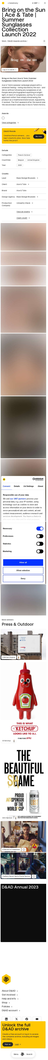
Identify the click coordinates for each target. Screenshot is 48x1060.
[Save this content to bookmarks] (44, 41)
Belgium (21, 160)
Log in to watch (8, 70)
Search (29, 1054)
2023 (20, 165)
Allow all (23, 562)
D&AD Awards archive (17, 41)
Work (4, 41)
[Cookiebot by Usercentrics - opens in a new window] (32, 479)
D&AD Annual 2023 (20, 887)
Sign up (8, 1044)
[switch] (39, 536)
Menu (16, 1054)
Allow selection (23, 570)
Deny (23, 578)
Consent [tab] (6, 486)
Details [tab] (17, 486)
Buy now (39, 136)
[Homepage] (22, 1054)
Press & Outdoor (24, 155)
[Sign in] (45, 3)
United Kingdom (33, 160)
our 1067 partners (18, 499)
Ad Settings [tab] (29, 486)
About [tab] (40, 486)
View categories (9, 123)
